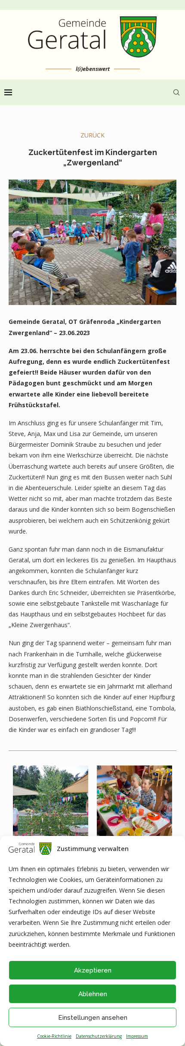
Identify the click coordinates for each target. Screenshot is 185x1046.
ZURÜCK (92, 135)
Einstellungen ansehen (92, 1018)
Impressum (137, 1036)
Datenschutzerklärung (99, 1036)
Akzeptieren (92, 970)
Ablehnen (92, 994)
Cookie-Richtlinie (54, 1036)
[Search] (176, 92)
